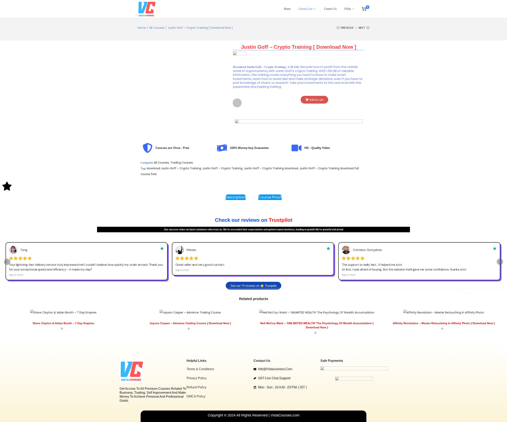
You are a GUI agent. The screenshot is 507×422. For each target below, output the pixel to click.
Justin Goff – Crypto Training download (271, 168)
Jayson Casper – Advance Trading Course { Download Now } (190, 323)
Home (142, 28)
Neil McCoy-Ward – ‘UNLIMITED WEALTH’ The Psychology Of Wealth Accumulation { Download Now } (317, 325)
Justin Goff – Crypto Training (222, 168)
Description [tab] (236, 197)
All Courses (156, 28)
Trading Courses (181, 163)
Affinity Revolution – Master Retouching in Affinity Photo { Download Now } (444, 323)
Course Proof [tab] (270, 197)
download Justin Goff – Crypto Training (174, 168)
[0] (364, 9)
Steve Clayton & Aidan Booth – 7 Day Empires (63, 323)
